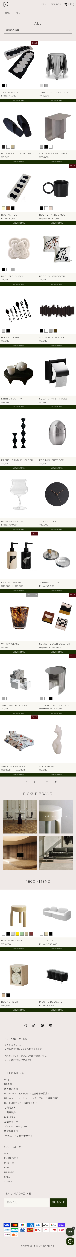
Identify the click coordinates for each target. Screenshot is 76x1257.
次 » (56, 781)
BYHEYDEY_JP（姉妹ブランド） (22, 1103)
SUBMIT (58, 1202)
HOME (7, 12)
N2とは (8, 1079)
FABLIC (8, 1167)
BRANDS (9, 1172)
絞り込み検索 (12, 30)
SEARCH (56, 4)
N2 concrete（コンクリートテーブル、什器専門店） (31, 1098)
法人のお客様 (11, 1089)
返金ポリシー (11, 1121)
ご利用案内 (10, 1107)
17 (46, 781)
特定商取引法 (11, 1131)
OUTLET (9, 1181)
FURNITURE (11, 1158)
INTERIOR (10, 1162)
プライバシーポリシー (15, 1126)
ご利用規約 (10, 1112)
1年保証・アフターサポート (18, 1135)
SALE (7, 1176)
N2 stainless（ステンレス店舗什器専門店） (27, 1093)
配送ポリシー (11, 1117)
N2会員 (8, 1084)
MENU (44, 4)
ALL (6, 1153)
